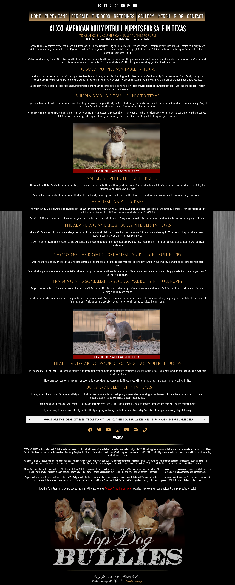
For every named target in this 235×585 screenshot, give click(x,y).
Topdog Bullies (36, 46)
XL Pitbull (155, 49)
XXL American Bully (46, 232)
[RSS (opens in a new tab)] (129, 5)
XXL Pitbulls (155, 79)
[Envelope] (126, 429)
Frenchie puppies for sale (182, 488)
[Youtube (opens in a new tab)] (123, 5)
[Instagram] (117, 429)
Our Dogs (101, 16)
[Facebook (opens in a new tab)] (105, 5)
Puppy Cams (56, 16)
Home (36, 16)
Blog (178, 16)
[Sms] (135, 429)
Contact (195, 16)
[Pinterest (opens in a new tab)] (111, 5)
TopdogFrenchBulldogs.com (119, 488)
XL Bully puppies (74, 76)
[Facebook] (90, 429)
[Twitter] (99, 429)
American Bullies (38, 218)
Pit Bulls (65, 195)
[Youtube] (108, 429)
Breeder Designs (134, 581)
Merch (164, 16)
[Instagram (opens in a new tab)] (117, 5)
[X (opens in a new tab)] (99, 5)
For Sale (79, 16)
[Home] (87, 39)
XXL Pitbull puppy (129, 62)
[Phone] (144, 429)
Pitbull (125, 103)
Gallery (146, 16)
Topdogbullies (110, 52)
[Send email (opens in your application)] (135, 5)
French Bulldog (60, 488)
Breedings (124, 16)
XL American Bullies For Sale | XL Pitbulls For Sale (120, 39)
